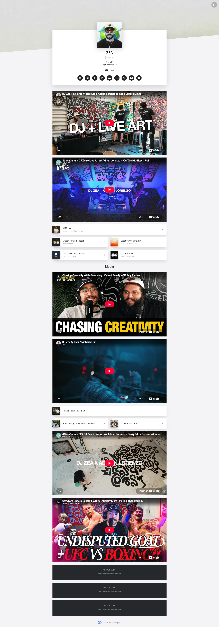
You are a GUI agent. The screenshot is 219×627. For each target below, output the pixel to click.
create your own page (112, 622)
